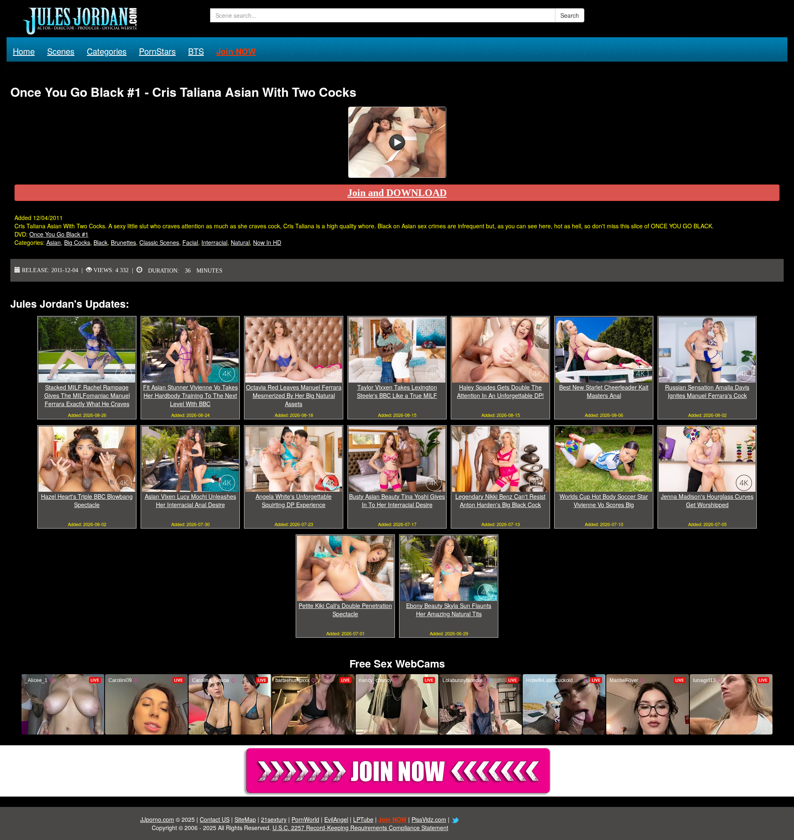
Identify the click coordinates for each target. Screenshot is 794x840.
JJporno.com (157, 819)
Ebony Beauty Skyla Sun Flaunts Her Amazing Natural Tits (448, 609)
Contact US (215, 819)
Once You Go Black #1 (58, 234)
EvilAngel (336, 819)
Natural (240, 242)
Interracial (214, 242)
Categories (107, 51)
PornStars (157, 51)
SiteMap (245, 819)
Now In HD (267, 242)
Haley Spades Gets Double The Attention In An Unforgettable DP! (500, 391)
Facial (190, 242)
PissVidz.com (428, 819)
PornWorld (305, 819)
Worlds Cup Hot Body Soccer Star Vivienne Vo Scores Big (604, 500)
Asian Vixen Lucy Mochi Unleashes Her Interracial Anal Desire (190, 500)
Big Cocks (77, 242)
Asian (53, 242)
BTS (196, 51)
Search (569, 15)
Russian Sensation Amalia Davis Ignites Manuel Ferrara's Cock (707, 391)
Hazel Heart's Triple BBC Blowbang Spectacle (87, 500)
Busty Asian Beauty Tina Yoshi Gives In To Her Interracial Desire (397, 500)
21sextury (274, 819)
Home (24, 51)
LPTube (363, 819)
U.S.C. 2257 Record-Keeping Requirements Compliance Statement (360, 827)
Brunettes (123, 242)
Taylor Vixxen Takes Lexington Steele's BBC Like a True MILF (397, 391)
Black (100, 242)
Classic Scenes (159, 242)
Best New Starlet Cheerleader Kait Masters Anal (603, 391)
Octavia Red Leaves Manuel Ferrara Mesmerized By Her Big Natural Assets (294, 395)
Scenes (60, 51)
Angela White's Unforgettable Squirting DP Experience (294, 500)
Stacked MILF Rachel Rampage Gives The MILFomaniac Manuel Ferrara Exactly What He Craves (87, 395)
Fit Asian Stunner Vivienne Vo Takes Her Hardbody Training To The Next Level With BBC (190, 395)
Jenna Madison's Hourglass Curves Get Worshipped (707, 500)
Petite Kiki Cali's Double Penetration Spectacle (345, 609)
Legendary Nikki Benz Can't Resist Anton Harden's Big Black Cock (500, 500)
